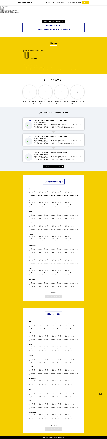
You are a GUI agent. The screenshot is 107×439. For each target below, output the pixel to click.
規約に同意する (54, 292)
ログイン (86, 2)
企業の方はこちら (60, 21)
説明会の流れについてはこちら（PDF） (53, 166)
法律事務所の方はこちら (48, 21)
